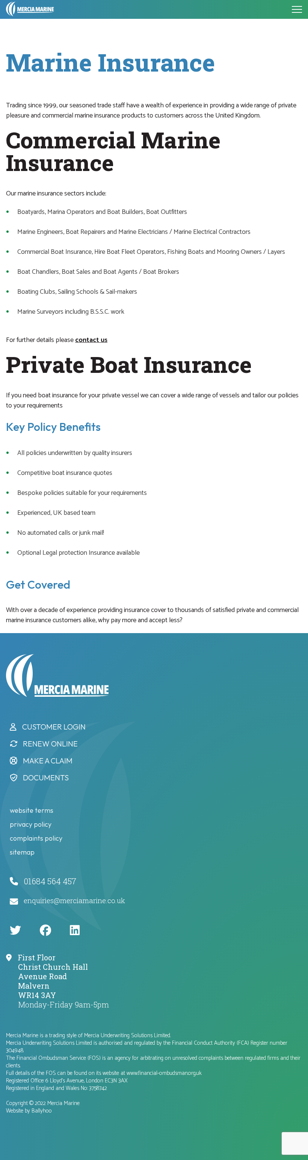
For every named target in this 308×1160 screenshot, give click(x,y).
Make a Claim (47, 760)
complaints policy (36, 838)
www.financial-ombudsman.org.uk (164, 1073)
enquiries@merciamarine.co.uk (74, 900)
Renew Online (50, 743)
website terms (31, 810)
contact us (91, 340)
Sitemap (22, 852)
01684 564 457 (50, 881)
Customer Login (54, 726)
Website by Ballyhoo (29, 1111)
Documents (46, 777)
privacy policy (30, 824)
